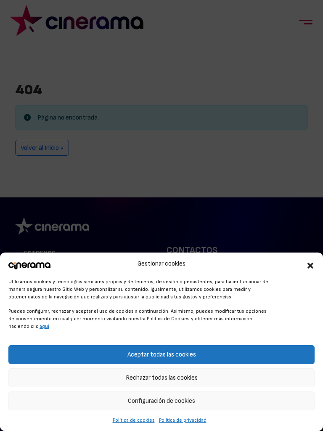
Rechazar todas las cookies (162, 378)
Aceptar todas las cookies (161, 354)
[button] (310, 264)
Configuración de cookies (161, 401)
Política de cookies (134, 420)
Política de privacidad (183, 420)
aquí (44, 326)
